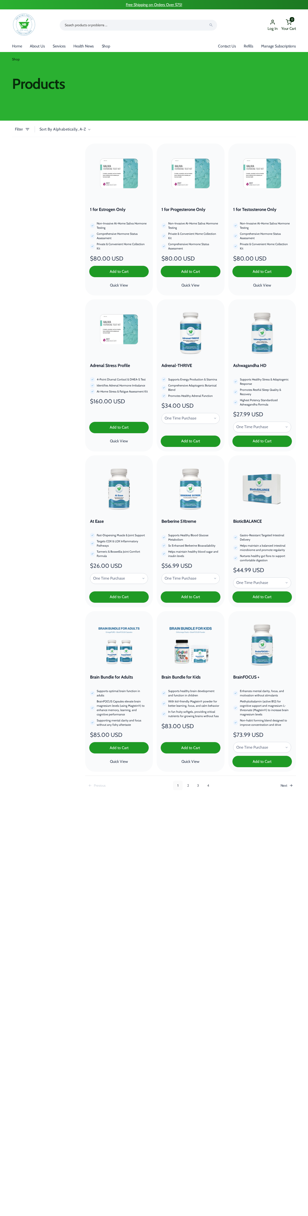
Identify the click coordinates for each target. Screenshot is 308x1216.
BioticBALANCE (247, 521)
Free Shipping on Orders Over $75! (154, 4)
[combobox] (138, 25)
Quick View (119, 285)
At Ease (97, 521)
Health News (83, 46)
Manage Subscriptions (278, 46)
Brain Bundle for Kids (181, 677)
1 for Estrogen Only (108, 209)
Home (17, 46)
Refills (248, 46)
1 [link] (178, 785)
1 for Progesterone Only (183, 209)
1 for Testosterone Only (254, 209)
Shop (106, 46)
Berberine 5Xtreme (178, 521)
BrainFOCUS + (246, 677)
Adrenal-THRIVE (176, 365)
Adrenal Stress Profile (110, 365)
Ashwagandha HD (249, 365)
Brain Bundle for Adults (111, 677)
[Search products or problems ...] (211, 25)
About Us (37, 46)
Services (59, 46)
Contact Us (227, 46)
